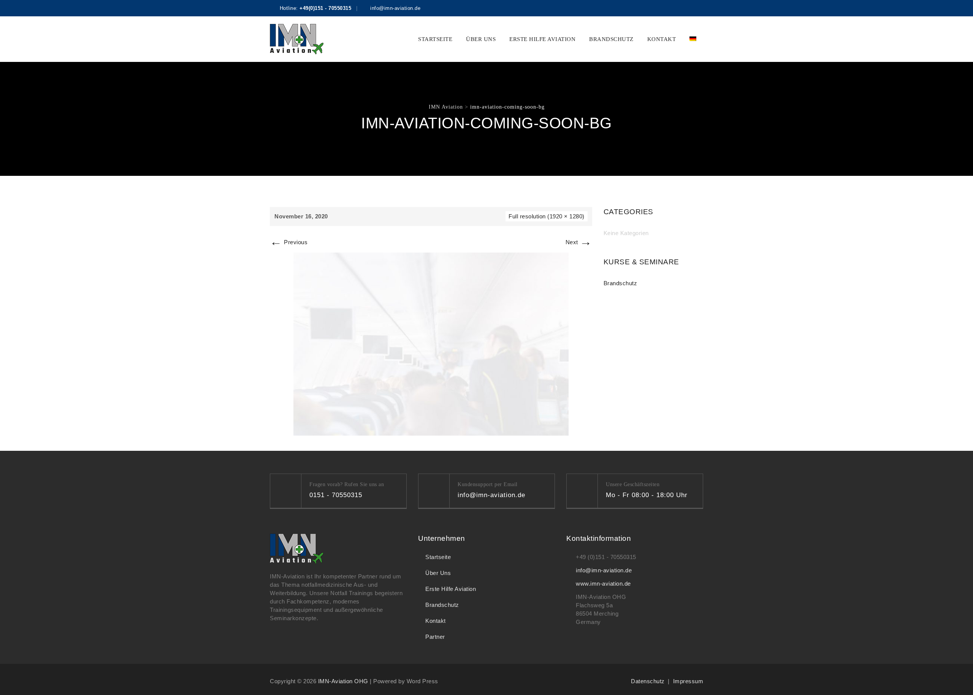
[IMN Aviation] (296, 39)
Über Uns (481, 39)
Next (579, 242)
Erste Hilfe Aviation (542, 39)
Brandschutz (611, 39)
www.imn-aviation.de (603, 583)
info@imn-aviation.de (604, 570)
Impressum (688, 681)
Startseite (435, 39)
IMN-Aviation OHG (343, 681)
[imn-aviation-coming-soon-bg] (431, 343)
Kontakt (661, 39)
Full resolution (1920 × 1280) (547, 216)
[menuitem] (692, 39)
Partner (435, 636)
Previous (288, 242)
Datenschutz (648, 681)
